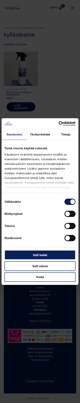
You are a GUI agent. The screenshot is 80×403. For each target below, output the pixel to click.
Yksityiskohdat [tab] (40, 134)
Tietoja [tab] (65, 134)
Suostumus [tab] (14, 134)
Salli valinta (40, 266)
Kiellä (40, 277)
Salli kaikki (40, 255)
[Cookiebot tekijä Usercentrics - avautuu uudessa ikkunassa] (59, 123)
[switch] (70, 214)
